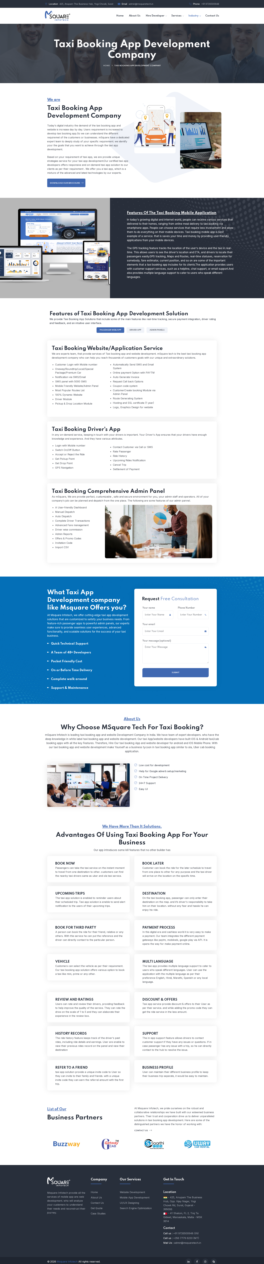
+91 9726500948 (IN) (186, 1233)
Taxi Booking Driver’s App (86, 429)
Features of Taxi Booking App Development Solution (119, 313)
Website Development (132, 1192)
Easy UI (143, 789)
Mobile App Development (134, 1197)
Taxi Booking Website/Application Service (107, 348)
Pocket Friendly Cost (66, 661)
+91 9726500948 (210, 3)
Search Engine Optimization (136, 1208)
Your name (148, 608)
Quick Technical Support (69, 643)
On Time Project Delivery (153, 777)
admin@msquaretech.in (141, 3)
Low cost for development (154, 765)
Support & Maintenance (69, 688)
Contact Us (141, 1131)
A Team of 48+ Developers (71, 652)
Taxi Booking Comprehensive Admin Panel (108, 491)
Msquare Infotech (67, 1261)
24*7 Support (147, 783)
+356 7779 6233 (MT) (186, 1238)
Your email (148, 624)
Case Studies (98, 1213)
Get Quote (97, 1208)
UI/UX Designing (129, 1202)
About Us (96, 1197)
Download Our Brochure (65, 183)
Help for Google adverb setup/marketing (162, 771)
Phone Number (186, 608)
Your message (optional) (156, 641)
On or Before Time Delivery (71, 670)
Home (106, 66)
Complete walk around (69, 679)
